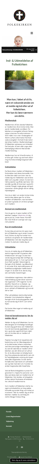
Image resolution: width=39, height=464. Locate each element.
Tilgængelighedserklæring (19, 452)
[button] (19, 33)
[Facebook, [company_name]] (17, 447)
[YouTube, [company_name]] (22, 447)
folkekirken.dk (23, 215)
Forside (8, 412)
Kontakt (9, 426)
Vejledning (10, 421)
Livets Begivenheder (13, 416)
